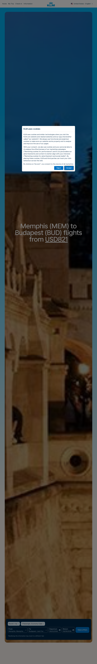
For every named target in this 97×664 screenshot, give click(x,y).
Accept (69, 168)
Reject (59, 168)
